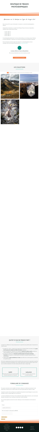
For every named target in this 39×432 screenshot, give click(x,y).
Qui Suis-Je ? (32, 426)
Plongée (7, 430)
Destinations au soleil (6, 428)
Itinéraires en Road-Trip (7, 426)
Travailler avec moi (32, 429)
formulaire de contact (24, 43)
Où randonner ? (7, 424)
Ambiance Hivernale (6, 427)
